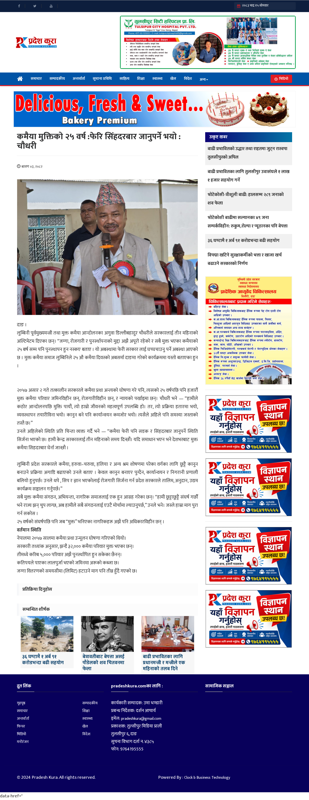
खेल (173, 78)
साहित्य (124, 78)
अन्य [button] (203, 79)
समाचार (36, 78)
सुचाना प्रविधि (102, 78)
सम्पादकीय (57, 78)
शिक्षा (141, 78)
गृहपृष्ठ (21, 703)
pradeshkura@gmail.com (141, 718)
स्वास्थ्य (157, 78)
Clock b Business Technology (207, 777)
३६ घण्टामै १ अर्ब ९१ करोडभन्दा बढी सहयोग (244, 240)
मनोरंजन (23, 742)
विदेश (188, 78)
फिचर (21, 726)
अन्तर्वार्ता (79, 78)
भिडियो (283, 78)
